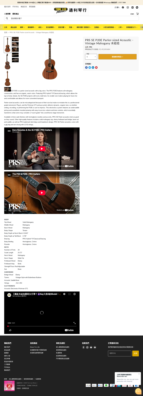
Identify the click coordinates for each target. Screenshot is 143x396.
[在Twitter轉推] (89, 67)
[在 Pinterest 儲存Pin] (96, 67)
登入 (117, 7)
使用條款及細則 (61, 350)
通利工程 (7, 356)
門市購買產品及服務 (62, 358)
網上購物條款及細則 (62, 347)
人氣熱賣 (7, 14)
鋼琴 (21, 27)
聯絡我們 (7, 370)
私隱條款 (59, 353)
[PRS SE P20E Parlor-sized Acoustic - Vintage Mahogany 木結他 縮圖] (7, 45)
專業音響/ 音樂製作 (83, 27)
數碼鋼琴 (31, 27)
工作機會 (7, 364)
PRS (90, 47)
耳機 (70, 27)
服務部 (6, 353)
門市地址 (15, 7)
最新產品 (15, 14)
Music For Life (35, 347)
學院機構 (32, 7)
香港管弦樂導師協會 (36, 353)
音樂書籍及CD (131, 27)
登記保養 (7, 358)
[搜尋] (7, 18)
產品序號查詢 (8, 361)
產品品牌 (14, 27)
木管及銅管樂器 (108, 27)
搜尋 (5, 379)
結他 (40, 27)
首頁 (5, 32)
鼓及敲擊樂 (50, 27)
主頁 (5, 27)
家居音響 (61, 27)
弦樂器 (96, 27)
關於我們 (7, 7)
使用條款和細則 (28, 379)
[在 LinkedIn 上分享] (93, 67)
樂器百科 (24, 7)
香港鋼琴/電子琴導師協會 (38, 350)
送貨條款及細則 (61, 356)
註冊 (135, 353)
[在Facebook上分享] (86, 67)
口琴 (120, 27)
